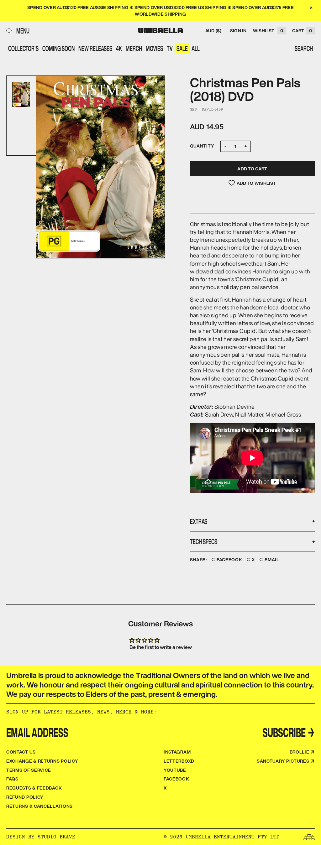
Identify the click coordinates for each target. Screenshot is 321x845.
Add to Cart (252, 168)
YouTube (175, 770)
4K (119, 48)
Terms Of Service (28, 770)
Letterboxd (179, 761)
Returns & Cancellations (39, 806)
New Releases (95, 48)
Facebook (229, 559)
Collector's (23, 48)
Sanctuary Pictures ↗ (286, 761)
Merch (134, 48)
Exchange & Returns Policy (42, 761)
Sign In (238, 30)
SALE (182, 48)
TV (170, 48)
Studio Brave (56, 837)
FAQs (12, 778)
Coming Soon (58, 48)
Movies (154, 48)
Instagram (177, 752)
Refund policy (25, 797)
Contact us (21, 752)
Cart (302, 30)
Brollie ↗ (302, 752)
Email (272, 559)
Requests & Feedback (34, 788)
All (196, 48)
